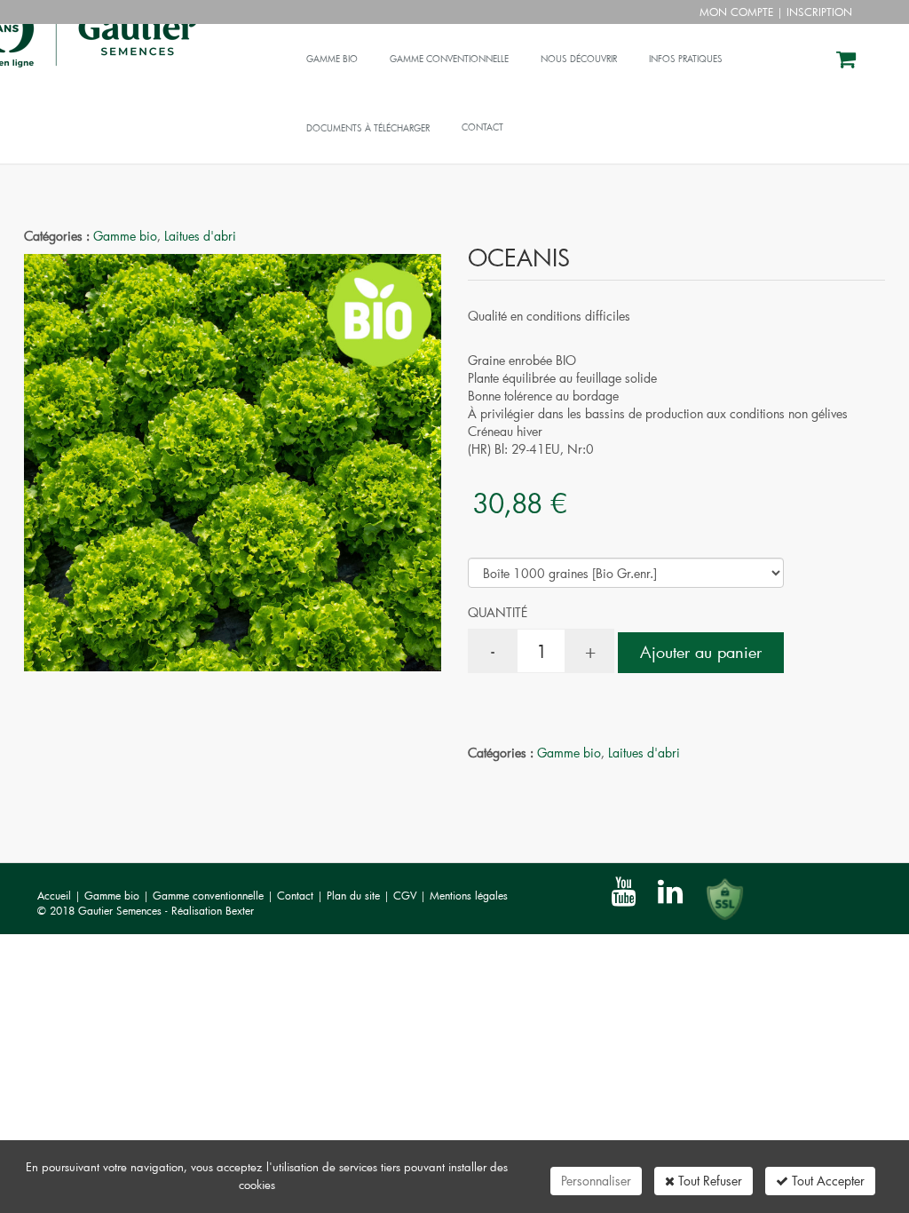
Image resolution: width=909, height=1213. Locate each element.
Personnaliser (596, 1180)
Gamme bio (332, 59)
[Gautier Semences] (157, 46)
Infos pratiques (686, 59)
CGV (406, 895)
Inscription (819, 11)
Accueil (54, 895)
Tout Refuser (708, 1180)
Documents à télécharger (368, 128)
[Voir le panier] (847, 61)
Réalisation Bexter (212, 910)
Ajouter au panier (701, 651)
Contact (297, 895)
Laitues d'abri (200, 235)
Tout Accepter (826, 1180)
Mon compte (736, 11)
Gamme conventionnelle (449, 59)
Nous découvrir (579, 59)
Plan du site (355, 895)
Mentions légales (469, 895)
